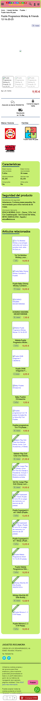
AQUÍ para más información (13, 683)
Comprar (31, 698)
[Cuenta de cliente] (34, 4)
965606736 (9, 654)
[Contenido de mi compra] (38, 4)
